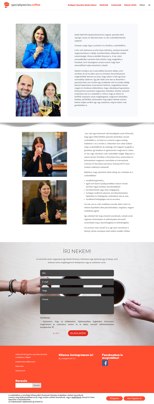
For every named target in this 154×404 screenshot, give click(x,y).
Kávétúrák (104, 5)
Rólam (142, 5)
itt (33, 402)
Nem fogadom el (134, 398)
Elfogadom (114, 398)
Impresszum (20, 371)
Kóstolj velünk (130, 5)
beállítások (76, 397)
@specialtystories (96, 35)
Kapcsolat (19, 366)
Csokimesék (116, 5)
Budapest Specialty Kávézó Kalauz (82, 5)
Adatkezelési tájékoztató (25, 362)
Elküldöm (78, 333)
